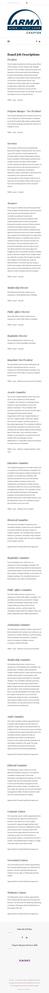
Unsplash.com (18, 986)
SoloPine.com (30, 983)
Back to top (24, 989)
